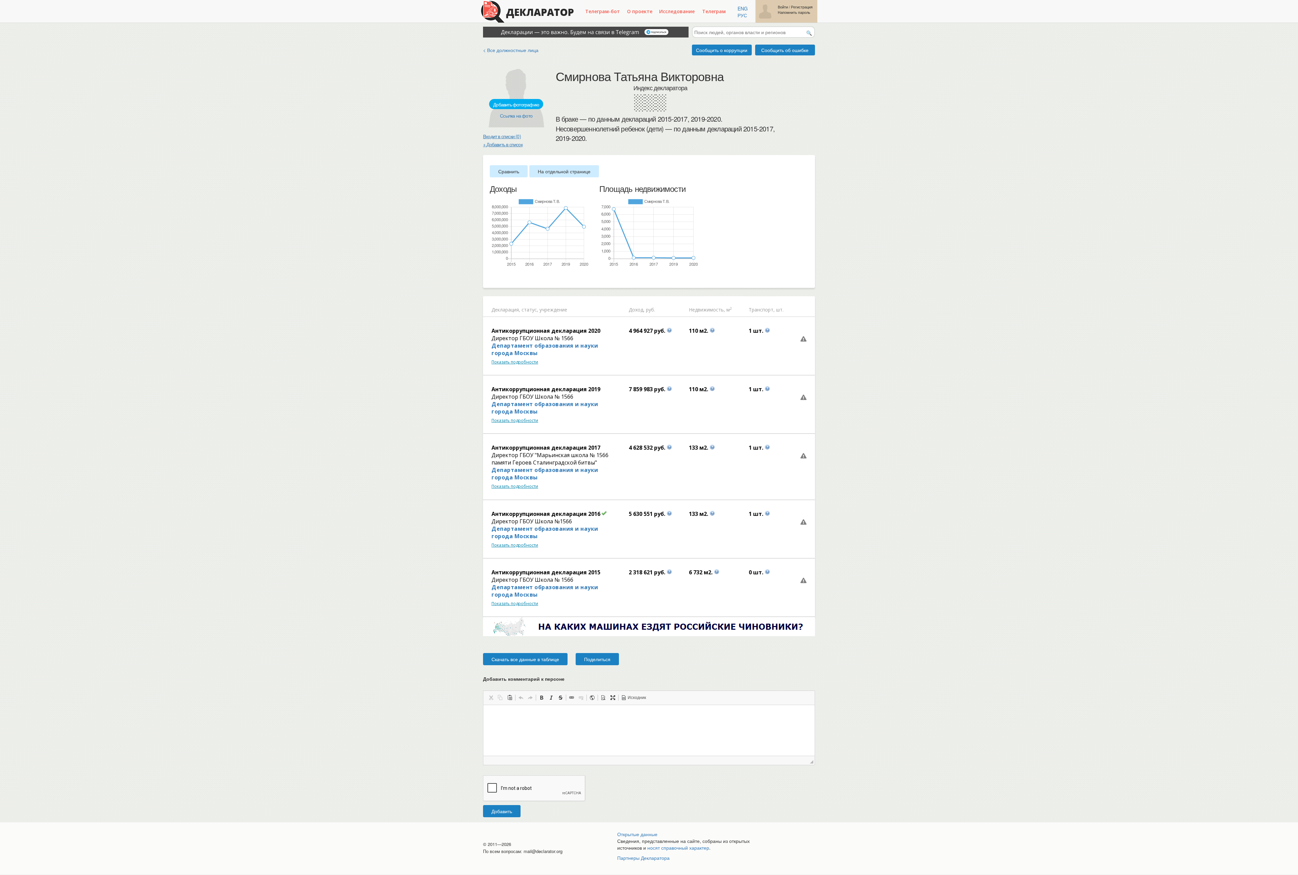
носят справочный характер (678, 847)
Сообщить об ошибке (785, 50)
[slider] (493, 278)
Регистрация (802, 6)
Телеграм (714, 11)
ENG (743, 8)
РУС (742, 15)
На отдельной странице (564, 171)
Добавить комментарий (523, 678)
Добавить (501, 811)
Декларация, (505, 309)
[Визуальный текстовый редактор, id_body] (649, 730)
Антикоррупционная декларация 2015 (545, 572)
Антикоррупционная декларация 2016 (545, 514)
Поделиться (597, 659)
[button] (491, 697)
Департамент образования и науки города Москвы (544, 349)
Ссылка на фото (516, 115)
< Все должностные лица (510, 50)
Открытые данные (637, 834)
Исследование (677, 11)
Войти (783, 6)
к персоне (552, 678)
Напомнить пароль (794, 12)
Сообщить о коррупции (721, 50)
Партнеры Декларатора (643, 857)
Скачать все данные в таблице (525, 659)
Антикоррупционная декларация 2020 (545, 330)
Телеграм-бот (602, 11)
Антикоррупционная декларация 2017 (545, 447)
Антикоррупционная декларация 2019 (545, 389)
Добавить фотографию (516, 104)
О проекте (639, 11)
